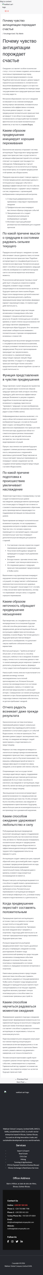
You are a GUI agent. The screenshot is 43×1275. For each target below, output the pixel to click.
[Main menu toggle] (6, 11)
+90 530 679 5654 (29, 1216)
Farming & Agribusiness (23, 1162)
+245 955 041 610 (21, 1212)
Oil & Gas (23, 1156)
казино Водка (27, 124)
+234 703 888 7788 (22, 1209)
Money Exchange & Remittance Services (23, 1168)
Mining (23, 1159)
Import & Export (23, 1151)
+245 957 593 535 (21, 1205)
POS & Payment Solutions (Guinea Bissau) (23, 1165)
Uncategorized (9, 33)
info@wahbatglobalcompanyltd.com (20, 1222)
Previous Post (21, 1079)
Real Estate (23, 1153)
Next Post (21, 1082)
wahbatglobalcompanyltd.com (18, 1229)
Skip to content (5, 1)
